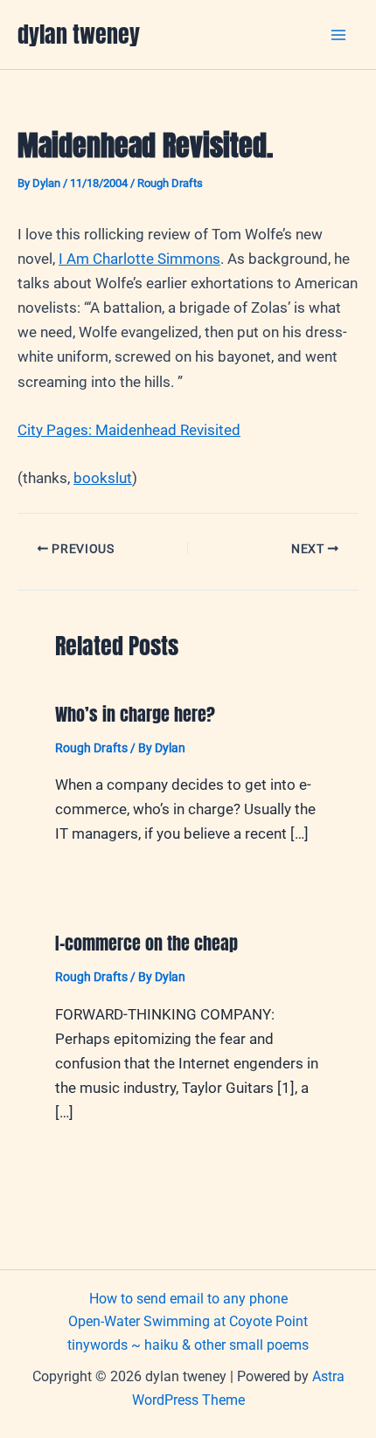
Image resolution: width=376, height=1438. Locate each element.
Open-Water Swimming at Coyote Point (188, 1321)
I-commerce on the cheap (146, 943)
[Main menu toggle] (339, 35)
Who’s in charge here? (135, 714)
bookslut (102, 478)
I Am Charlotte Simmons (139, 258)
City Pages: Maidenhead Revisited (128, 430)
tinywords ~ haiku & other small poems (188, 1345)
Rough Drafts (170, 183)
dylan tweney (78, 34)
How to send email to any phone (188, 1298)
